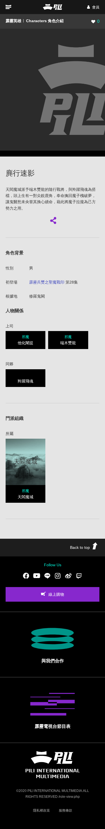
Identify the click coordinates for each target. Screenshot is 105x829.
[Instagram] (57, 575)
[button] (93, 7)
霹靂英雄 (13, 21)
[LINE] (47, 575)
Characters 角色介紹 (45, 21)
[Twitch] (79, 575)
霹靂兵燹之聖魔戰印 (46, 282)
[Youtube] (36, 575)
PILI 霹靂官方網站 (52, 7)
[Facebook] (26, 575)
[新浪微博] (68, 575)
